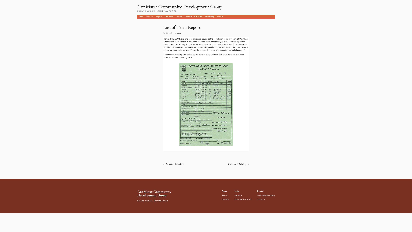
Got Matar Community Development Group (180, 7)
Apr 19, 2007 (167, 33)
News (179, 33)
